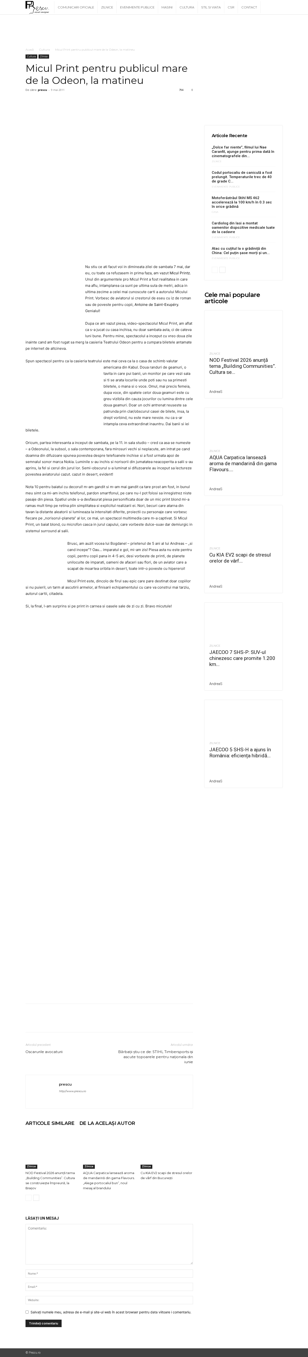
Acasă (30, 49)
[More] (75, 101)
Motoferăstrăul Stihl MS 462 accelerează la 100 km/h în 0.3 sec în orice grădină (242, 202)
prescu (42, 90)
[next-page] (36, 1198)
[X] (41, 101)
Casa (215, 212)
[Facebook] (30, 101)
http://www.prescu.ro (72, 1091)
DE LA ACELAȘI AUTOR (107, 1123)
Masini (167, 7)
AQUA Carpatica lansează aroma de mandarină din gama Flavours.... (243, 463)
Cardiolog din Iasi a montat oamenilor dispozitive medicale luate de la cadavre (243, 227)
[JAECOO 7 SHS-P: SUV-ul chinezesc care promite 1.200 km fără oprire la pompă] (243, 622)
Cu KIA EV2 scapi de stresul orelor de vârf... (240, 558)
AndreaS (215, 392)
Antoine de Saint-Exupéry (156, 304)
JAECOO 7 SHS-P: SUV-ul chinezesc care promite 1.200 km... (242, 658)
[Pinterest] (52, 101)
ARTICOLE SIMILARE (50, 1123)
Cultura (187, 7)
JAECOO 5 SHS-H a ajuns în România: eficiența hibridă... (240, 753)
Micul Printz (180, 273)
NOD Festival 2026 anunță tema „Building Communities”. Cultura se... (242, 366)
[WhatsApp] (63, 101)
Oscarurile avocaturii (44, 1051)
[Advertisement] (154, 31)
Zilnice (107, 7)
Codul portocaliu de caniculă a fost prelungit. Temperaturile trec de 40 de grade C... (242, 176)
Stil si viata (211, 7)
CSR (231, 7)
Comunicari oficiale (76, 7)
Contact (249, 7)
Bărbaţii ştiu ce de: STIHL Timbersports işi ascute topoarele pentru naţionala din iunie (155, 1056)
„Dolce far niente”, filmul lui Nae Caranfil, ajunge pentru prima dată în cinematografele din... (243, 151)
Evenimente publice (137, 7)
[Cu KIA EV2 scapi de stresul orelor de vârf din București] (167, 1151)
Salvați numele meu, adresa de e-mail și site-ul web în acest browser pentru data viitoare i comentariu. (111, 1312)
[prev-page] (29, 1198)
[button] (276, 7)
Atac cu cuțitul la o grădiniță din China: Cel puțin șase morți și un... (241, 250)
